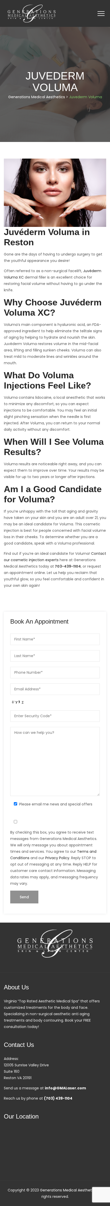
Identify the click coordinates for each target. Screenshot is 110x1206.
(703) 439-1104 (58, 1098)
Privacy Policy (57, 857)
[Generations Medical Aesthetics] (32, 13)
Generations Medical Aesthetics (68, 1190)
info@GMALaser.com (65, 1088)
